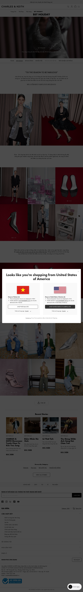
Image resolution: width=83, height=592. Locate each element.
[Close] (78, 271)
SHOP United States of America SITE (60, 307)
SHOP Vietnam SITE (23, 307)
